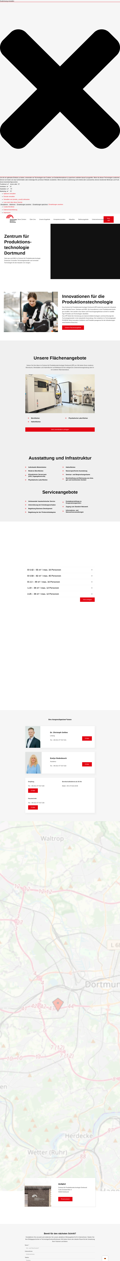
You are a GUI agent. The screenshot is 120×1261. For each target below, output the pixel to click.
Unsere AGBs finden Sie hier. (60, 554)
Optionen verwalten (10, 193)
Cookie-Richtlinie (9, 207)
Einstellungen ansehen (24, 204)
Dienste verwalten (9, 196)
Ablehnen (12, 204)
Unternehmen (29, 1251)
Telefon (27, 1257)
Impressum (7, 212)
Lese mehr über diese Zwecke (13, 202)
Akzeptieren (4, 204)
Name (27, 1245)
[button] (60, 89)
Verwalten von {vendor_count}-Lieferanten (17, 199)
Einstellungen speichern (40, 204)
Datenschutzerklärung (10, 209)
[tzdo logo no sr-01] (11, 219)
